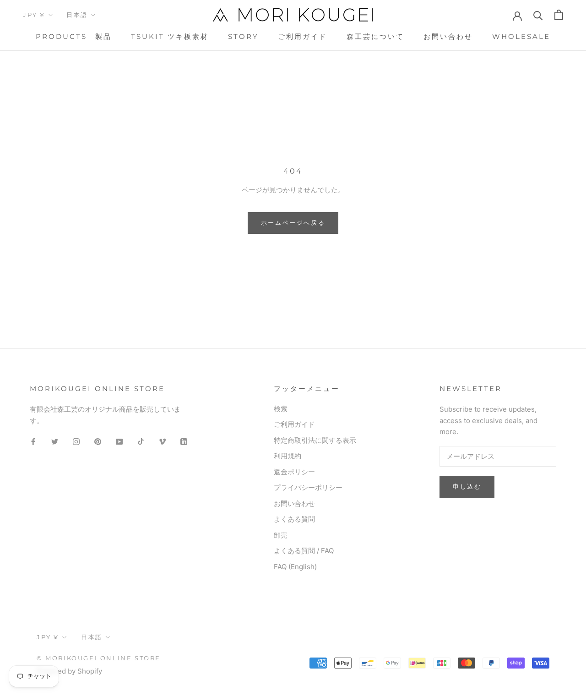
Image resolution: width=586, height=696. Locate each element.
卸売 (281, 535)
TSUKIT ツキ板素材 (170, 36)
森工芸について (375, 36)
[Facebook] (33, 441)
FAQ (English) (295, 566)
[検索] (538, 15)
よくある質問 (294, 519)
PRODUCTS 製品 (74, 36)
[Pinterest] (97, 441)
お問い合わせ (448, 36)
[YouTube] (119, 441)
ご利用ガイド (302, 36)
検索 (281, 408)
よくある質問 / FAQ (304, 550)
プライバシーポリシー (308, 487)
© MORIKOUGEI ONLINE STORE (99, 658)
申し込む (467, 486)
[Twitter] (54, 441)
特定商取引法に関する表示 (315, 440)
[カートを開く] (558, 15)
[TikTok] (140, 441)
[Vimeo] (162, 441)
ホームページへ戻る (293, 222)
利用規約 (287, 455)
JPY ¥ (34, 14)
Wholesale (521, 36)
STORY (243, 36)
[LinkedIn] (183, 441)
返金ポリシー (294, 472)
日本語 (77, 14)
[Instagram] (76, 441)
